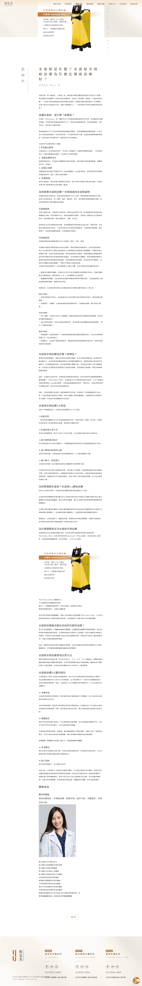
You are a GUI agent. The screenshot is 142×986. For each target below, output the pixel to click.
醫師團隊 (90, 4)
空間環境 (68, 4)
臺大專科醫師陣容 (50, 776)
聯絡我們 (134, 4)
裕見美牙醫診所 (79, 773)
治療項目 (79, 4)
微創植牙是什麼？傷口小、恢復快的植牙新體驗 (64, 740)
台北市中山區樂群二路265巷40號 (86, 977)
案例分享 (112, 4)
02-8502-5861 (113, 972)
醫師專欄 (101, 4)
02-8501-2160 (82, 972)
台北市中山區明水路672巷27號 (116, 977)
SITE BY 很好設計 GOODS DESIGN (25, 979)
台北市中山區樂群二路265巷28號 (55, 977)
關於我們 (57, 4)
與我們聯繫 (51, 780)
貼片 (50, 764)
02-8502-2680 (53, 972)
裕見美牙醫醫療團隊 (64, 896)
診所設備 (123, 4)
